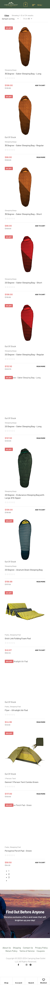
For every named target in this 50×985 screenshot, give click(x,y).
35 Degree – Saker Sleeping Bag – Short (23, 214)
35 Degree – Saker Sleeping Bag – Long (23, 73)
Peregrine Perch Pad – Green (18, 850)
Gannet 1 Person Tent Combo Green (21, 782)
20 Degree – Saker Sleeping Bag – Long (23, 426)
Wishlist (43, 983)
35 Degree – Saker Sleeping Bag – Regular (24, 145)
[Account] (18, 979)
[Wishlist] (43, 979)
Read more (41, 157)
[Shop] (6, 979)
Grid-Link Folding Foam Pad (18, 638)
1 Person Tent (10, 778)
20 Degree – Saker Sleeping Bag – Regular (24, 354)
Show (25, 18)
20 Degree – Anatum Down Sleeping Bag (24, 569)
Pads (7, 635)
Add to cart (40, 85)
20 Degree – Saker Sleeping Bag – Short (23, 282)
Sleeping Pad (15, 635)
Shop (6, 983)
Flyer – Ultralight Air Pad (16, 710)
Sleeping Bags (11, 70)
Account (18, 983)
